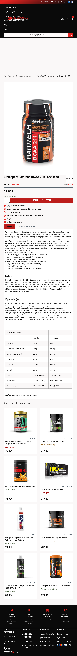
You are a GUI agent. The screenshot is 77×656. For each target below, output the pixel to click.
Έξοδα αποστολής (45, 641)
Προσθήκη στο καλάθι (42, 200)
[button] (11, 7)
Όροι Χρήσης (61, 638)
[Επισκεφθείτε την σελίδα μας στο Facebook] (5, 648)
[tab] (9, 226)
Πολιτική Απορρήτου (64, 641)
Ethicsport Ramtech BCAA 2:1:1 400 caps (55, 586)
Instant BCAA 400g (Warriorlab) (52, 441)
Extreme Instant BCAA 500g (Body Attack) (20, 486)
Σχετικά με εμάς (62, 634)
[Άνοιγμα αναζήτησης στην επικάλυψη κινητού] (38, 35)
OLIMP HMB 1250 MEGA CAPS (52, 490)
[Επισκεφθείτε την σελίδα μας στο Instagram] (9, 648)
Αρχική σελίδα (9, 76)
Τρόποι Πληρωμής (45, 638)
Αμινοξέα (40, 76)
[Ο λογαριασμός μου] (62, 18)
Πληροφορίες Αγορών (47, 634)
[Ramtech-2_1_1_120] (38, 128)
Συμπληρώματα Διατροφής (25, 76)
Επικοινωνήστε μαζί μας (47, 649)
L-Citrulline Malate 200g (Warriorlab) (54, 538)
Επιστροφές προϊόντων (47, 645)
